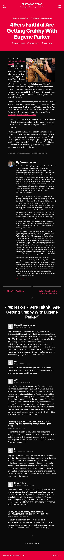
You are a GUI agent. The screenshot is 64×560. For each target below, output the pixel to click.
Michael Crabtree (41, 153)
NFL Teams (35, 18)
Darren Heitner (20, 43)
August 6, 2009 (34, 43)
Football (33, 153)
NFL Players (24, 18)
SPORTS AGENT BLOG (32, 4)
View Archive (21, 279)
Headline (15, 18)
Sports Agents (46, 18)
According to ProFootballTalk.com (22, 115)
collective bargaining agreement (20, 153)
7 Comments (48, 43)
